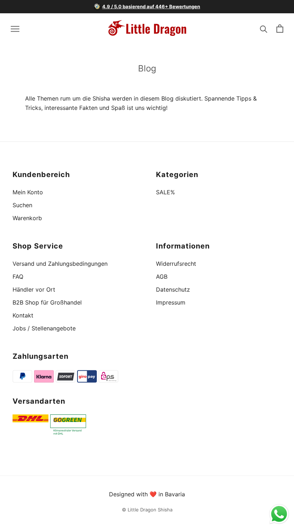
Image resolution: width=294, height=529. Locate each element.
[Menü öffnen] (15, 28)
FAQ (18, 276)
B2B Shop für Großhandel (47, 302)
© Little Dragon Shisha (147, 509)
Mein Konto (28, 192)
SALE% (165, 192)
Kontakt (23, 315)
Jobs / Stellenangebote (44, 328)
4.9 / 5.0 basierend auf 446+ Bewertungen (151, 6)
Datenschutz (173, 289)
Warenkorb (27, 218)
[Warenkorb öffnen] (279, 28)
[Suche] (263, 28)
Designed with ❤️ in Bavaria (147, 494)
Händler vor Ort (34, 289)
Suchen (22, 205)
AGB (161, 276)
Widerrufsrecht (176, 263)
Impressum (170, 302)
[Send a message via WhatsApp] (279, 514)
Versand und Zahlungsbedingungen (60, 263)
